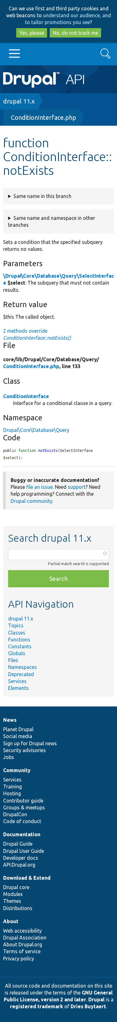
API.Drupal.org (19, 865)
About (10, 921)
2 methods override (37, 334)
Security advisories (24, 750)
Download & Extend (27, 878)
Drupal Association (24, 937)
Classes (16, 632)
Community (17, 770)
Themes (12, 901)
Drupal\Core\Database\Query (36, 430)
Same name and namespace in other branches (51, 221)
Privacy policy (18, 958)
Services (17, 681)
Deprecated (21, 674)
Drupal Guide (17, 844)
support (76, 487)
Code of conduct (22, 821)
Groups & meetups (24, 807)
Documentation (21, 834)
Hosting (12, 793)
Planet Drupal (18, 729)
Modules (13, 894)
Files (13, 660)
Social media (17, 736)
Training (12, 786)
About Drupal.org (22, 944)
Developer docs (20, 858)
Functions (19, 639)
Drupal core (16, 887)
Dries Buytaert (88, 1006)
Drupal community (31, 501)
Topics (15, 625)
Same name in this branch (42, 196)
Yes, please (31, 33)
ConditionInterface (26, 396)
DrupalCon (15, 814)
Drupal (96, 999)
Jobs (8, 757)
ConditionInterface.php (43, 117)
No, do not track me (75, 33)
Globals (16, 653)
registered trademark (36, 1006)
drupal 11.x (19, 101)
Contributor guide (23, 800)
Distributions (17, 908)
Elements (18, 688)
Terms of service (22, 951)
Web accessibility (22, 930)
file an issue (39, 487)
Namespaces (22, 667)
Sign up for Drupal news (30, 743)
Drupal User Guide (23, 851)
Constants (20, 646)
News (10, 720)
